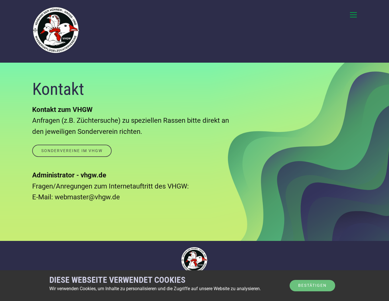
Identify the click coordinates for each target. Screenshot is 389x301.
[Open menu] (353, 14)
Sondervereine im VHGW (72, 150)
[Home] (56, 31)
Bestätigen (312, 285)
